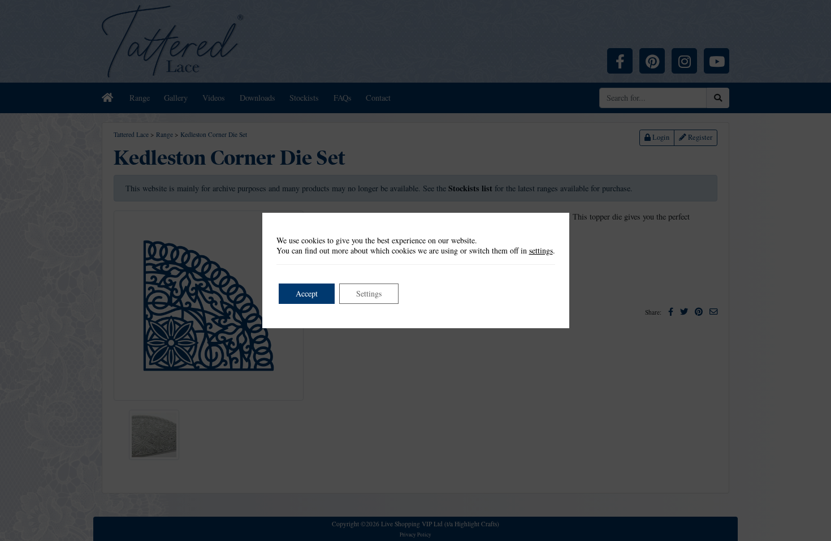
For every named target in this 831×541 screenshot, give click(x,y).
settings (541, 251)
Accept (307, 293)
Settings (369, 293)
